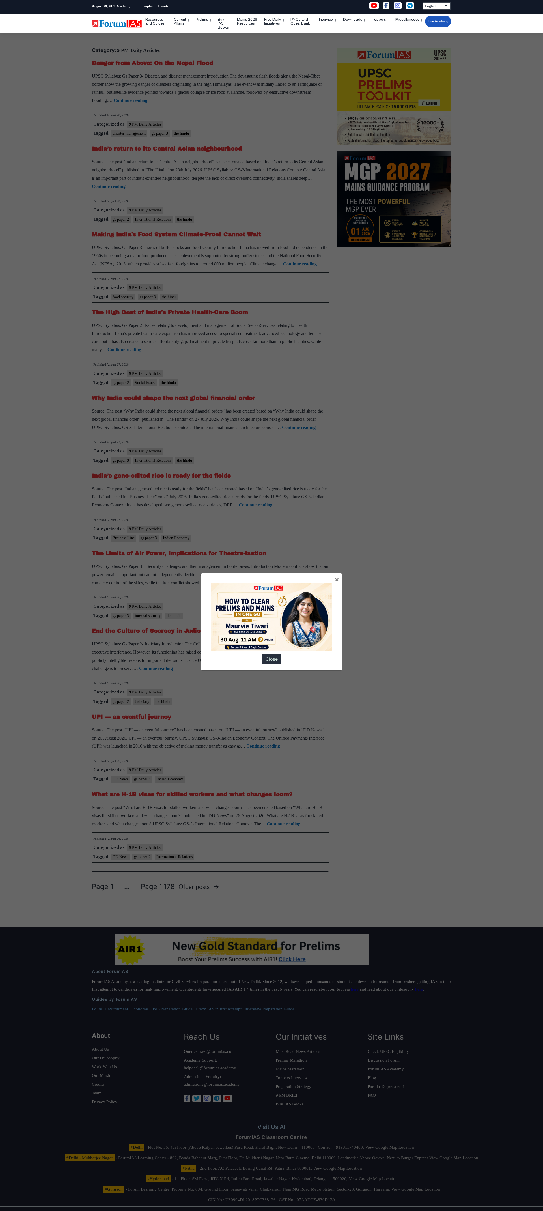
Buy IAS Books (223, 23)
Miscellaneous (407, 20)
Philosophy (144, 6)
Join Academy (438, 21)
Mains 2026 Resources (247, 21)
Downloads (352, 20)
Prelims (202, 20)
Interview (326, 20)
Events (163, 6)
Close (272, 659)
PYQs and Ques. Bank (300, 21)
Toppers (379, 20)
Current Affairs (180, 21)
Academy (123, 6)
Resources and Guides (155, 21)
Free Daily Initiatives (272, 21)
